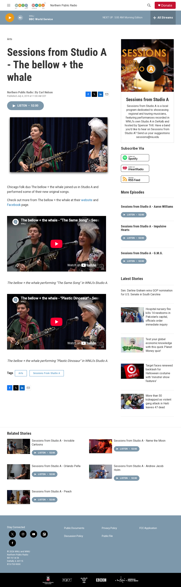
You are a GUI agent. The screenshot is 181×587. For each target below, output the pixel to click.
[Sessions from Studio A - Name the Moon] (100, 446)
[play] (10, 18)
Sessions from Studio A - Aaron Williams (147, 206)
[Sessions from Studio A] (147, 65)
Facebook (14, 205)
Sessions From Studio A (46, 373)
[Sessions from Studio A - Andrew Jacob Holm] (100, 471)
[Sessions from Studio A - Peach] (18, 497)
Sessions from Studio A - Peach (52, 491)
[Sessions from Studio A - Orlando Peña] (18, 471)
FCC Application (148, 528)
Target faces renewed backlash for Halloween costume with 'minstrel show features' (159, 373)
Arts (9, 39)
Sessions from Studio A (147, 99)
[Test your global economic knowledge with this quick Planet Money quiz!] (132, 345)
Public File (107, 536)
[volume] (20, 18)
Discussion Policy (73, 536)
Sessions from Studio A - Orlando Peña (56, 466)
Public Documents (74, 528)
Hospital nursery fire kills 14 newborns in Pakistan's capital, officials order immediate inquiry (158, 316)
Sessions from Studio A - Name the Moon (139, 440)
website (86, 200)
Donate (166, 5)
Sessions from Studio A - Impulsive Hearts (143, 228)
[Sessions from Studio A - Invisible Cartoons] (18, 446)
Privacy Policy (109, 528)
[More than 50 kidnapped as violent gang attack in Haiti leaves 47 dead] (132, 401)
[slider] (26, 17)
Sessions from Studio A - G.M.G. (142, 253)
